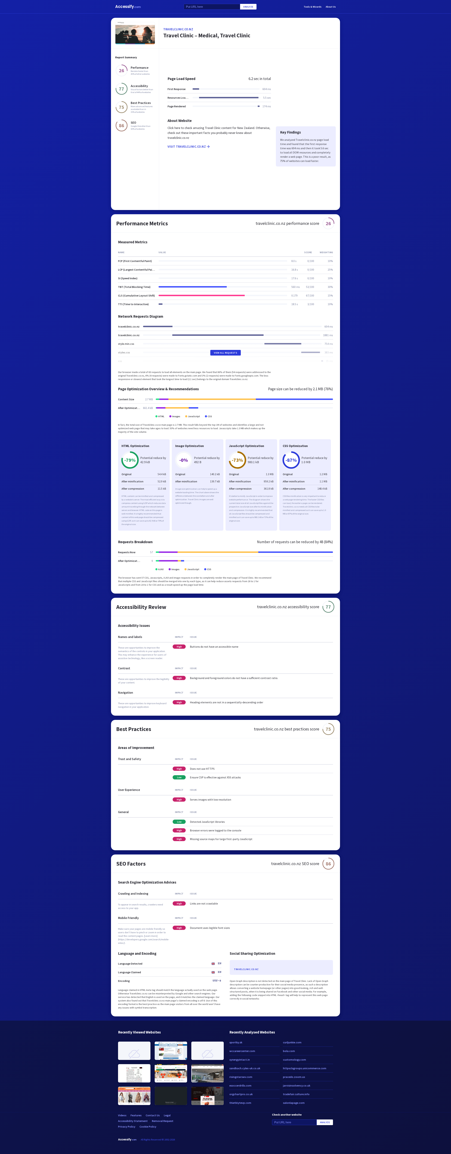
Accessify (128, 6)
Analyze (248, 6)
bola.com (289, 1051)
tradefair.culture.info (296, 1094)
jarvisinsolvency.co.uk (296, 1085)
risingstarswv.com (240, 1077)
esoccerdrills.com (240, 1085)
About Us (331, 6)
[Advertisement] (249, 61)
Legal (167, 1115)
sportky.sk (235, 1042)
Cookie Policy (148, 1126)
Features (136, 1115)
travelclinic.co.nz (178, 29)
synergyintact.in (239, 1059)
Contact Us (153, 1115)
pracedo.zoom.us (294, 1077)
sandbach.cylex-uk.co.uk (244, 1068)
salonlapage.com (294, 1102)
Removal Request (162, 1121)
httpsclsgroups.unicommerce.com (304, 1068)
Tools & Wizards (313, 6)
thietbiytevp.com (240, 1102)
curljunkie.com (292, 1042)
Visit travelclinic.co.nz (187, 146)
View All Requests (225, 352)
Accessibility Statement (133, 1121)
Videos (122, 1115)
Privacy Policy (126, 1126)
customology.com (294, 1059)
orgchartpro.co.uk (241, 1094)
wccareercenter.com (242, 1051)
